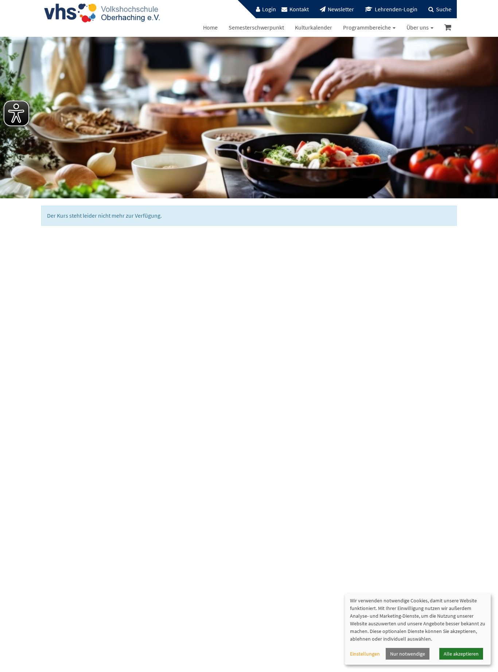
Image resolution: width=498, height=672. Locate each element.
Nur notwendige (407, 653)
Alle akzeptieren (461, 653)
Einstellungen (365, 653)
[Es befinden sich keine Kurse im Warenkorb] (448, 27)
